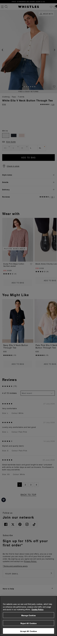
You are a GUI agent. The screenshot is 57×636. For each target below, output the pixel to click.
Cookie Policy (37, 609)
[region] (28, 616)
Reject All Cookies (28, 623)
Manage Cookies (28, 615)
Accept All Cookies (28, 631)
